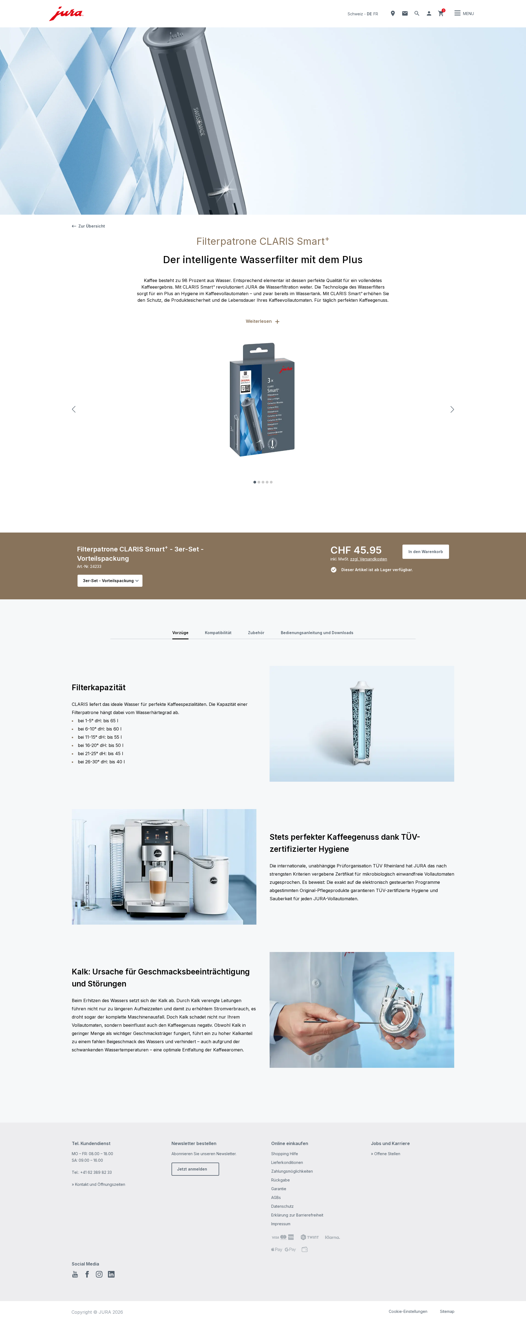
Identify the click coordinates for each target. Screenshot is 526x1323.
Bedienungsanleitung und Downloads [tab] (317, 632)
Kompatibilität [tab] (218, 632)
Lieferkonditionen (287, 1162)
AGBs (276, 1197)
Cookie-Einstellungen (408, 1311)
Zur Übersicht (91, 226)
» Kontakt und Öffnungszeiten (98, 1184)
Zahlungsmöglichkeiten (292, 1171)
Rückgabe (280, 1180)
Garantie (278, 1188)
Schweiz (355, 13)
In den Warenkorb (425, 551)
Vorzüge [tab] (180, 632)
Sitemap (447, 1311)
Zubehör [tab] (256, 632)
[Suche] (417, 13)
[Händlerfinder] (393, 13)
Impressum (280, 1223)
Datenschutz (282, 1206)
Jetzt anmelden (192, 1169)
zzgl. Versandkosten (368, 559)
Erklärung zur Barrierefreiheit (297, 1215)
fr (375, 13)
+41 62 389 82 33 (96, 1172)
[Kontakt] (405, 13)
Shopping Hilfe (284, 1153)
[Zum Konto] (429, 13)
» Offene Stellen (385, 1153)
